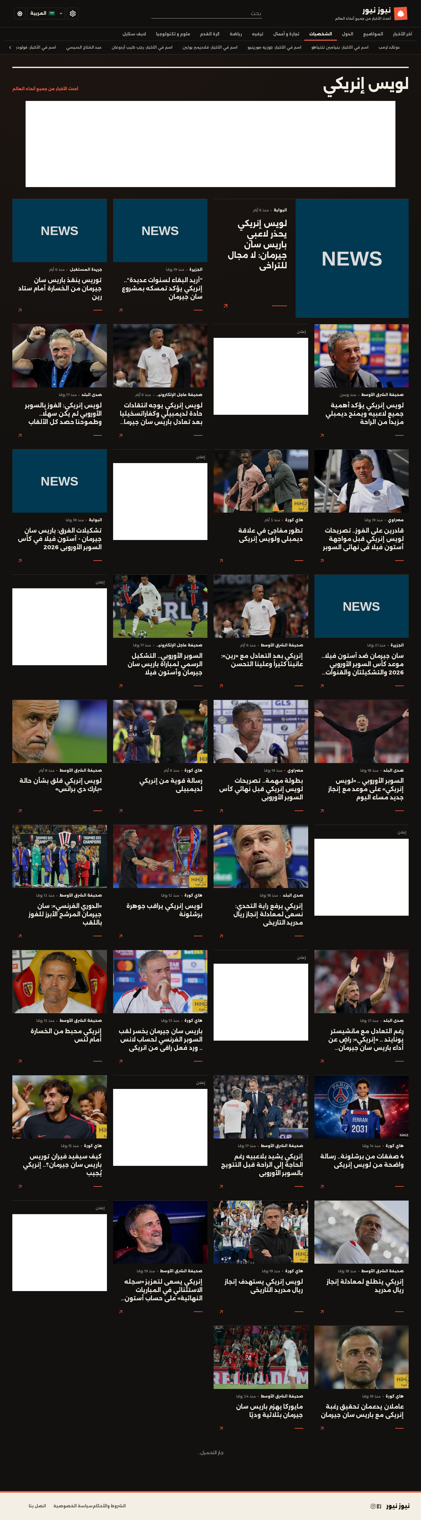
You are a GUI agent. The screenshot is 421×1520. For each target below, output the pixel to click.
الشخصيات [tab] (320, 34)
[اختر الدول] (73, 13)
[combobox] (206, 13)
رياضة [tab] (236, 34)
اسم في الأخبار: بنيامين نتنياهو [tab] (340, 47)
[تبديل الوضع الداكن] (20, 13)
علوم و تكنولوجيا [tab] (173, 34)
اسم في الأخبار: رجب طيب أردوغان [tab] (142, 47)
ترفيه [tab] (257, 34)
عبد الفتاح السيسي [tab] (84, 47)
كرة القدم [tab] (210, 34)
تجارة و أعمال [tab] (286, 34)
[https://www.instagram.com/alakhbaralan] (373, 1506)
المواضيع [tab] (373, 34)
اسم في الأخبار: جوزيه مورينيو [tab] (274, 47)
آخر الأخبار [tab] (402, 34)
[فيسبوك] (379, 1506)
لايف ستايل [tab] (134, 34)
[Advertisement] (210, 144)
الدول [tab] (347, 34)
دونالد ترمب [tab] (389, 47)
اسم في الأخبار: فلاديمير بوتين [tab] (210, 47)
